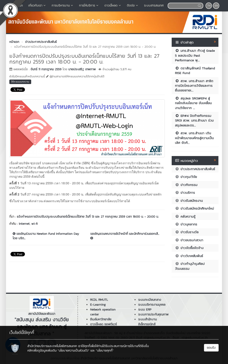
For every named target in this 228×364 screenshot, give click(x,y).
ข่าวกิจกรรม (188, 184)
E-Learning (98, 304)
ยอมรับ (211, 347)
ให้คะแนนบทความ (20, 81)
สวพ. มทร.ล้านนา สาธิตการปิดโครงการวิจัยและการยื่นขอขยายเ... (194, 85)
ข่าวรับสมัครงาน (191, 200)
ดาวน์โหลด (111, 5)
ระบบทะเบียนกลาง (149, 299)
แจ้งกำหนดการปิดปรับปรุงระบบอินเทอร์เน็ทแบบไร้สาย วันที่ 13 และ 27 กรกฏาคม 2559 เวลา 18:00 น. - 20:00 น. (88, 216)
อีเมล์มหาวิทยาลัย (100, 319)
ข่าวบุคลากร (188, 224)
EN (216, 6)
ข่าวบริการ (187, 192)
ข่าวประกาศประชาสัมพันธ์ (197, 168)
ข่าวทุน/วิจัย (188, 176)
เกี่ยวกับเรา (35, 5)
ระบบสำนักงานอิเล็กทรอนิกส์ (147, 322)
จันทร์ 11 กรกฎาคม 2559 (46, 69)
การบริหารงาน (61, 5)
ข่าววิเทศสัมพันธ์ (191, 255)
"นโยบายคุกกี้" (105, 350)
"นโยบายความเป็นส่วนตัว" (73, 350)
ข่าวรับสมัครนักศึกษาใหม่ (196, 208)
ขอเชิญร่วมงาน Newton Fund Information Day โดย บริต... (46, 236)
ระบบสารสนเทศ (154, 5)
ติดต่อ (131, 5)
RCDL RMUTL (99, 299)
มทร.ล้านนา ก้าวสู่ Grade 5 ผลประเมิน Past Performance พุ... (195, 55)
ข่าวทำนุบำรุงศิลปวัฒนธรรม (190, 266)
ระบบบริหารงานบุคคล (151, 304)
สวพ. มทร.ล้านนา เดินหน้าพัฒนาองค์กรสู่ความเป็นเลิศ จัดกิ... (194, 137)
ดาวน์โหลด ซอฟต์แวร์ (103, 324)
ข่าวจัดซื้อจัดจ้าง (191, 247)
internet (24, 223)
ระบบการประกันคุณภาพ (153, 314)
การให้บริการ (87, 5)
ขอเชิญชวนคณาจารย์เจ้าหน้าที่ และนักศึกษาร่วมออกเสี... (124, 234)
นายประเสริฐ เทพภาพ (82, 69)
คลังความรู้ (187, 216)
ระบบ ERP (144, 309)
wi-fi (34, 223)
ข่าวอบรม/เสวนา (191, 240)
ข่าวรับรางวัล (189, 231)
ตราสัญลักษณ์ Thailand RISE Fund (195, 70)
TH (209, 6)
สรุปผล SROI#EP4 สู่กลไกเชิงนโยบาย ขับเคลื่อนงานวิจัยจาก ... (193, 103)
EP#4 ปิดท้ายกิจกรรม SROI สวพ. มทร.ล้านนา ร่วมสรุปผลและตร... (194, 120)
